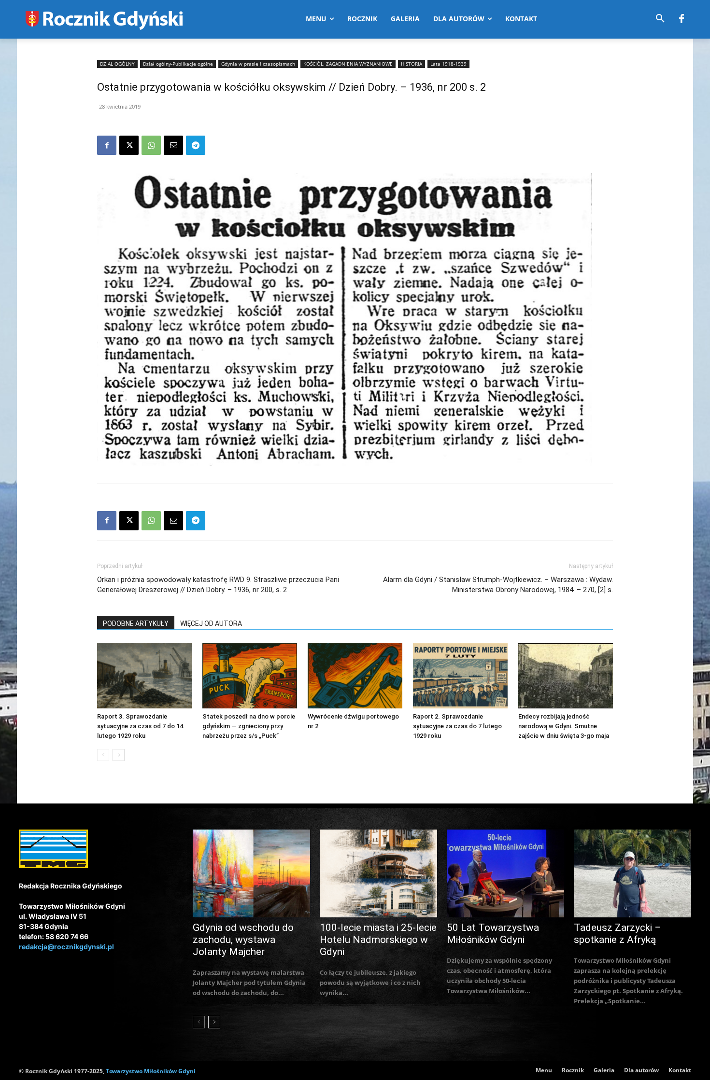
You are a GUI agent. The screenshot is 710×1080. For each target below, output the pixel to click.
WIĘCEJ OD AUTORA (211, 623)
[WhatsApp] (151, 145)
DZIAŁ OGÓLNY (117, 63)
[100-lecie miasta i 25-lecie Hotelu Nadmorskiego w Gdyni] (378, 873)
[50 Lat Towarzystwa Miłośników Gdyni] (505, 873)
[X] (129, 145)
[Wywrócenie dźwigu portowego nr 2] (355, 675)
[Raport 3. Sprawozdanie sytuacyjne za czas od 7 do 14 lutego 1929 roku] (144, 675)
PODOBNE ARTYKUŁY (136, 623)
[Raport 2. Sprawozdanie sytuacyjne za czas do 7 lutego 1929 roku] (460, 675)
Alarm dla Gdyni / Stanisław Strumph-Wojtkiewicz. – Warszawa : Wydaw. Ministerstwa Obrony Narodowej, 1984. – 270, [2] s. (498, 584)
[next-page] (119, 755)
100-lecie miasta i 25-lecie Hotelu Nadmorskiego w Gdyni (378, 939)
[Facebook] (681, 19)
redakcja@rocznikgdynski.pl (66, 946)
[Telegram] (195, 145)
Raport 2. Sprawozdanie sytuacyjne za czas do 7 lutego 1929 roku (457, 726)
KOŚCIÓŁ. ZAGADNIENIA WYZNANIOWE (348, 63)
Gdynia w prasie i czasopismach (258, 63)
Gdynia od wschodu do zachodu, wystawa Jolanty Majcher (243, 939)
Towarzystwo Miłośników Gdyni (151, 1071)
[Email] (173, 145)
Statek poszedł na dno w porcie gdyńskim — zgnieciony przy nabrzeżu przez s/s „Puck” (248, 726)
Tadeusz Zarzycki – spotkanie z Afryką (617, 933)
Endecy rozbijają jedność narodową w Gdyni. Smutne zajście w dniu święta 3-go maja (563, 726)
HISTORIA (411, 63)
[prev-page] (103, 755)
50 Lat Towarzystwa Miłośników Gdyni (493, 933)
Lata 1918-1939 (448, 63)
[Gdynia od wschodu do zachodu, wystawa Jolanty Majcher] (251, 873)
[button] (660, 18)
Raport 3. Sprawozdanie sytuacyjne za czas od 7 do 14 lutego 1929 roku (140, 726)
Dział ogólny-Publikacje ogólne (178, 63)
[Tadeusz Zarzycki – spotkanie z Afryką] (632, 873)
